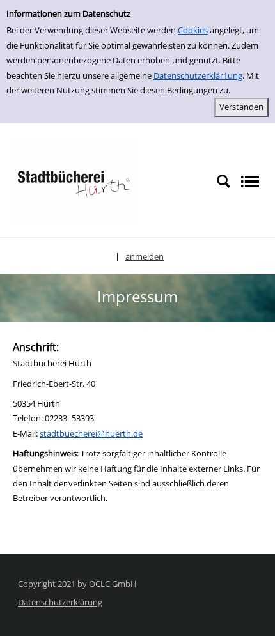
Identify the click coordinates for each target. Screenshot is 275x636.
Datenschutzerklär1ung (197, 75)
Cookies (193, 30)
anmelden (144, 256)
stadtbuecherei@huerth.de (91, 433)
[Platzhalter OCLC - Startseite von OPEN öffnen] (74, 181)
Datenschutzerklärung (60, 602)
